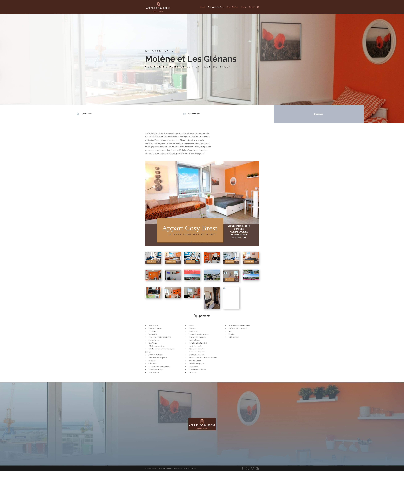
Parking (243, 7)
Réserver (318, 114)
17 (216, 232)
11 (205, 232)
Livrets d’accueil (232, 7)
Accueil (202, 7)
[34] (202, 236)
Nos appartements (215, 7)
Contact (252, 7)
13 (209, 232)
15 (212, 232)
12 (207, 232)
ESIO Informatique (164, 459)
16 (214, 232)
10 (203, 232)
